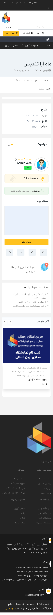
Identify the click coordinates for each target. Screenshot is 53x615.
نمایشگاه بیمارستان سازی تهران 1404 (32, 375)
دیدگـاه (17, 81)
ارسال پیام (26, 242)
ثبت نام (7, 2)
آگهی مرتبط (44, 89)
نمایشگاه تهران (27, 267)
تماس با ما (32, 2)
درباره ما (47, 488)
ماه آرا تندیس (11, 45)
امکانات (46, 81)
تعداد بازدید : (22, 70)
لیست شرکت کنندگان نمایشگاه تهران (32, 368)
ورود (39, 33)
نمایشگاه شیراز (44, 518)
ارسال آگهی (10, 33)
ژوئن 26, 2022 (41, 70)
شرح (37, 81)
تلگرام (22, 518)
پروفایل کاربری (44, 483)
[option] (26, 358)
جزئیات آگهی (31, 45)
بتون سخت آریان (37, 380)
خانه (47, 45)
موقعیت (28, 81)
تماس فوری (19, 508)
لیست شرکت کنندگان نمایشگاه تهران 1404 (29, 372)
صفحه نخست (44, 479)
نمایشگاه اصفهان (43, 523)
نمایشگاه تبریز (44, 513)
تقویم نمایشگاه (18, 483)
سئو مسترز (11, 608)
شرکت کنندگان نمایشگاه (13, 493)
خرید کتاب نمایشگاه (15, 488)
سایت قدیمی (45, 493)
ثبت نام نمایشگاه (19, 2)
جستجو (8, 27)
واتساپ (21, 513)
